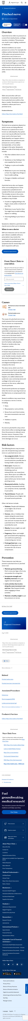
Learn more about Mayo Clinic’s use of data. (12, 284)
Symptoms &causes (7, 24)
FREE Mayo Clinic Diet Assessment (13, 760)
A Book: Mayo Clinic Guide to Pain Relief (12, 114)
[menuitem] (7, 24)
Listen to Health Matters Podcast (12, 748)
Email (6, 282)
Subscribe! (9, 289)
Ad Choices (18, 89)
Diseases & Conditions (10, 8)
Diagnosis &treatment (17, 24)
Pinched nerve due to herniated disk (11, 683)
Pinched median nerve (7, 679)
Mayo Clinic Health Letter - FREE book (14, 763)
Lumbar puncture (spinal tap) (9, 703)
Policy (4, 89)
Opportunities (10, 89)
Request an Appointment (11, 18)
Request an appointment (10, 251)
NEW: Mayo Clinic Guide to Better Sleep (14, 745)
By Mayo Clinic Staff (7, 606)
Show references (6, 668)
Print (7, 661)
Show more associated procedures (11, 707)
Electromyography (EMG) (8, 699)
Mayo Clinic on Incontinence (11, 752)
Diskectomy (5, 695)
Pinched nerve (11, 14)
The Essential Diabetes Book (11, 756)
